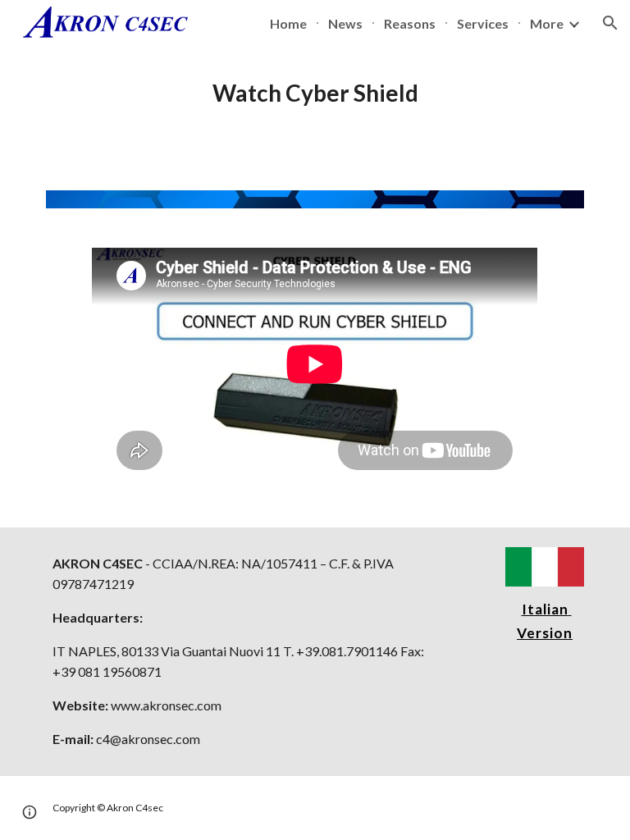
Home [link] (288, 23)
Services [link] (483, 23)
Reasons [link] (410, 23)
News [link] (345, 23)
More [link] (547, 23)
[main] (314, 93)
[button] (610, 23)
